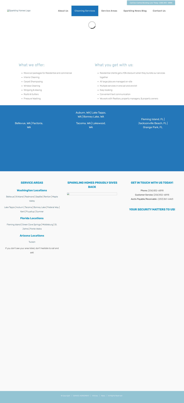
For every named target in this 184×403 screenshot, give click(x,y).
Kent (22, 211)
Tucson (32, 242)
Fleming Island (14, 224)
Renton (47, 196)
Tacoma (28, 207)
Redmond (29, 196)
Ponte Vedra (36, 229)
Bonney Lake (40, 207)
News (103, 396)
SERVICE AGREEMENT (81, 396)
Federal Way (53, 207)
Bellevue (10, 196)
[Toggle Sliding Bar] (173, 11)
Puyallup (30, 211)
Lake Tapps (9, 207)
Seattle (39, 196)
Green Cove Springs (31, 224)
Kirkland (19, 196)
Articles (95, 396)
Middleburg (47, 224)
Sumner (40, 211)
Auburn (19, 207)
